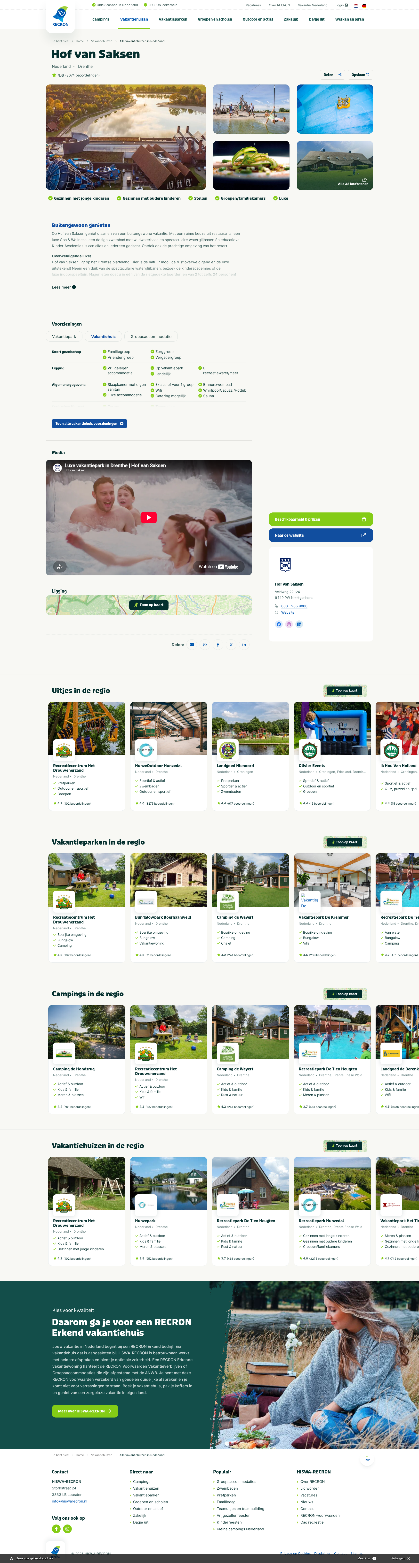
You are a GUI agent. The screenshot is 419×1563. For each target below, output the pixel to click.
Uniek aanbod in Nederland (117, 5)
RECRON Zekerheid (162, 5)
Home (80, 41)
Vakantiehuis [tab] (103, 336)
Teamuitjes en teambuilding (240, 1508)
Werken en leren (349, 19)
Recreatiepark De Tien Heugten (328, 1069)
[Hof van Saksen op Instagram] (289, 624)
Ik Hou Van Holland (398, 765)
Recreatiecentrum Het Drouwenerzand (74, 768)
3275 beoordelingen (160, 803)
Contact (307, 1508)
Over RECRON (279, 5)
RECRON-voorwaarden (320, 1515)
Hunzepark (145, 1220)
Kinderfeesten (229, 1522)
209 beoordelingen (323, 955)
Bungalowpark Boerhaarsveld (163, 917)
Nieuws (306, 1502)
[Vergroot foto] (251, 109)
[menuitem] (101, 19)
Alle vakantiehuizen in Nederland (142, 41)
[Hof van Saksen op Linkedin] (299, 624)
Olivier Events (312, 765)
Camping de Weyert (235, 917)
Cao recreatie (312, 1522)
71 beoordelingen (158, 955)
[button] (368, 758)
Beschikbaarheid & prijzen (297, 519)
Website (287, 612)
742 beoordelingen (403, 1258)
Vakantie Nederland (313, 5)
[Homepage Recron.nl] (55, 1552)
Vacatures (253, 5)
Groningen (245, 772)
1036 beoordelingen (405, 1107)
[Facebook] (56, 1529)
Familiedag (226, 1502)
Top (367, 1459)
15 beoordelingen (321, 803)
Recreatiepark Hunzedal (321, 1220)
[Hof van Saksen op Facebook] (279, 624)
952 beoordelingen (159, 1258)
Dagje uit (317, 19)
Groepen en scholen (215, 19)
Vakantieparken (173, 19)
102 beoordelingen (77, 803)
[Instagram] (67, 1529)
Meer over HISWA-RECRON (81, 1411)
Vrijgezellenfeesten (233, 1515)
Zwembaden (227, 1488)
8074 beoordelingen (82, 75)
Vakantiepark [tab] (64, 336)
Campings (101, 19)
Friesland (344, 772)
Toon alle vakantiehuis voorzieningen (86, 423)
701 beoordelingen (77, 1107)
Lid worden (310, 1488)
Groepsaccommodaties (236, 1481)
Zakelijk (291, 19)
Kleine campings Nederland (240, 1529)
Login (340, 5)
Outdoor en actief (258, 19)
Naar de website (289, 535)
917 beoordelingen (240, 803)
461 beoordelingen (404, 955)
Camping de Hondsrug (74, 1069)
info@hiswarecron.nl (69, 1501)
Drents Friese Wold (347, 1075)
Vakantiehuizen (134, 19)
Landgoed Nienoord (235, 765)
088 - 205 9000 (294, 606)
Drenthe (79, 776)
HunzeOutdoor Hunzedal (158, 765)
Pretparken (226, 1495)
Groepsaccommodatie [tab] (151, 336)
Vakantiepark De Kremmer (324, 917)
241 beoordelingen (240, 955)
